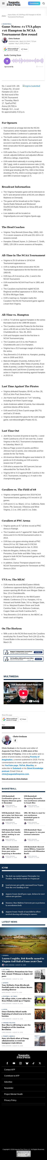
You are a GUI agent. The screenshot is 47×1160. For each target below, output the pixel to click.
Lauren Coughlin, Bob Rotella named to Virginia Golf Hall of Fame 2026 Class (23, 960)
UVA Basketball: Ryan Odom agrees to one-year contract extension (34, 832)
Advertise (8, 1082)
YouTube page (11, 765)
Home (4, 16)
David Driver (6, 992)
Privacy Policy (10, 1100)
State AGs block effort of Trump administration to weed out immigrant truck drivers (15, 1040)
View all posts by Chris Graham (14, 779)
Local (5, 1009)
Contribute (34, 3)
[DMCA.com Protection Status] (23, 1154)
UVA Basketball (8, 727)
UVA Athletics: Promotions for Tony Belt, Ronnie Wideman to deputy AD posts (17, 974)
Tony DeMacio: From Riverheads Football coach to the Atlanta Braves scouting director (17, 987)
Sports (5, 955)
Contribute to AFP (11, 1076)
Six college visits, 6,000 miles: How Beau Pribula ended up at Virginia (17, 999)
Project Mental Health (13, 1094)
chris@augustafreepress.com (15, 774)
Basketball (7, 24)
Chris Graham (10, 805)
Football (6, 996)
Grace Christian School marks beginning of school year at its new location (16, 1014)
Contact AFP (9, 1070)
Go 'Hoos (6, 969)
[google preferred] (11, 49)
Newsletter (8, 1088)
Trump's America (9, 1036)
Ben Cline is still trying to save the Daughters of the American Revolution (16, 1027)
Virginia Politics (9, 1022)
